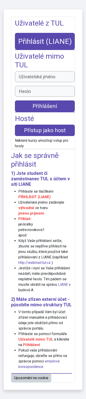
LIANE (25, 184)
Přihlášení (45, 106)
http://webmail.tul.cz (34, 262)
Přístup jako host (45, 130)
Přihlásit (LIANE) (45, 41)
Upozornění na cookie (31, 378)
